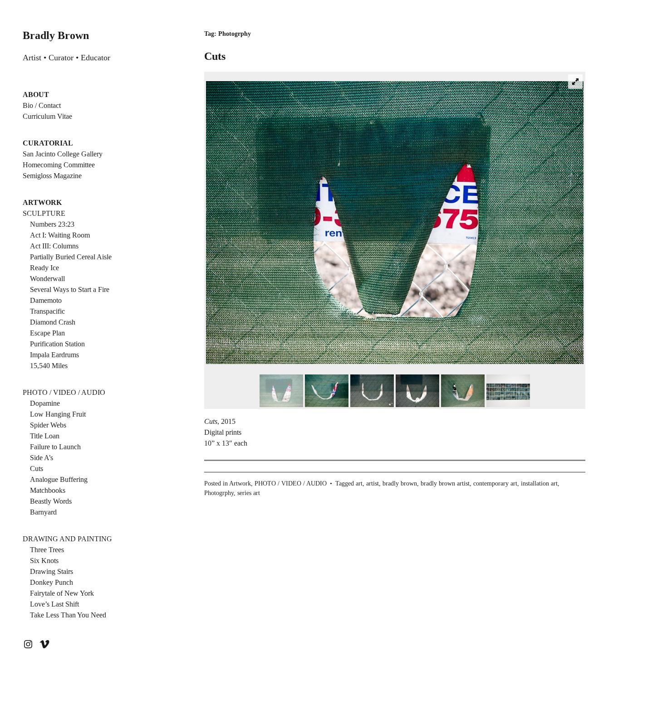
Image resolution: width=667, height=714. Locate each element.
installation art (539, 483)
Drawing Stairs (51, 571)
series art (248, 493)
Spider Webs (48, 425)
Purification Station (57, 344)
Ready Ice (44, 268)
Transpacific (47, 311)
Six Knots (44, 560)
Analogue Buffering (59, 479)
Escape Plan (47, 333)
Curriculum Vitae (47, 116)
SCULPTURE (44, 213)
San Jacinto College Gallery (63, 154)
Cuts (36, 468)
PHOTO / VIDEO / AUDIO (64, 392)
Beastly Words (51, 501)
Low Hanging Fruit (58, 414)
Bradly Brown (56, 35)
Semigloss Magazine (52, 176)
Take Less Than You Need (68, 615)
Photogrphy (219, 493)
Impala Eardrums (54, 355)
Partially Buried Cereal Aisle (71, 257)
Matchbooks (47, 490)
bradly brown (400, 483)
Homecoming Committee (59, 165)
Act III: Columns (54, 246)
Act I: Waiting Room (60, 235)
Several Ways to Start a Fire (69, 289)
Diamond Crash (52, 322)
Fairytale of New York (62, 593)
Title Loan (44, 436)
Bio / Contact (42, 105)
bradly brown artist (445, 483)
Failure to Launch (55, 447)
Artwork (240, 483)
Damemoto (46, 300)
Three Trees (47, 550)
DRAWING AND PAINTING (67, 539)
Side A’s (41, 457)
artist (372, 483)
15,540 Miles (49, 365)
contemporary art (495, 483)
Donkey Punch (51, 582)
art (359, 483)
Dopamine (45, 403)
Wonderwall (47, 278)
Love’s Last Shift (54, 604)
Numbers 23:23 (52, 224)
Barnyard (43, 512)
